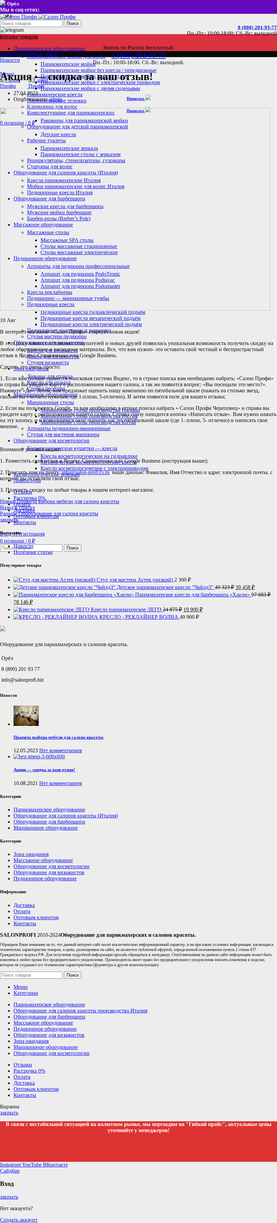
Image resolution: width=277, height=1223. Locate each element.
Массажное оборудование (43, 860)
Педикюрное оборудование (45, 878)
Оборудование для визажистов (49, 872)
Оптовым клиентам (36, 917)
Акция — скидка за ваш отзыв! (44, 769)
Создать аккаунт (18, 1220)
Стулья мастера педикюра (56, 336)
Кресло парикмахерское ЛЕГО (127, 609)
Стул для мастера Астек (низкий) (135, 580)
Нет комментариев (60, 750)
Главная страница (20, 54)
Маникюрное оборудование (46, 828)
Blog (51, 54)
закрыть (9, 519)
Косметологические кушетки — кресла (72, 448)
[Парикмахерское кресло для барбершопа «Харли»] (74, 594)
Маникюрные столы (50, 402)
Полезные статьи (33, 552)
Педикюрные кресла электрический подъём (91, 324)
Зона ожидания (31, 854)
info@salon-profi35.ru (85, 472)
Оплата (22, 911)
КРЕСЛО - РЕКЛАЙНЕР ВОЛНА (139, 617)
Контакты (25, 923)
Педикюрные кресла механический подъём (91, 318)
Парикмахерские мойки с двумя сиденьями (90, 88)
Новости (10, 60)
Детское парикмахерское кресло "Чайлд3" (166, 587)
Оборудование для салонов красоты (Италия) (66, 815)
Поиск (73, 23)
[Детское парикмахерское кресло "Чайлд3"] (65, 587)
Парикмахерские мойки (68, 64)
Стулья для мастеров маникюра (63, 434)
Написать (136, 98)
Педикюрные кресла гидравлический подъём (93, 312)
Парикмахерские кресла (54, 94)
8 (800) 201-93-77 (257, 27)
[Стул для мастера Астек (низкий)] (55, 580)
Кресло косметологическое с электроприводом (94, 468)
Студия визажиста (48, 362)
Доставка (24, 905)
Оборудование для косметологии (52, 866)
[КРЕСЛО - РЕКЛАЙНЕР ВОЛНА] (56, 617)
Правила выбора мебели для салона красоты (58, 737)
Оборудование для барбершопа (49, 822)
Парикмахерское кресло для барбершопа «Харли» (193, 594)
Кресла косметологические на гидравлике (89, 456)
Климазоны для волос (52, 106)
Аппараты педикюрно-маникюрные (68, 428)
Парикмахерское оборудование (49, 809)
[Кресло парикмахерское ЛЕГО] (52, 609)
